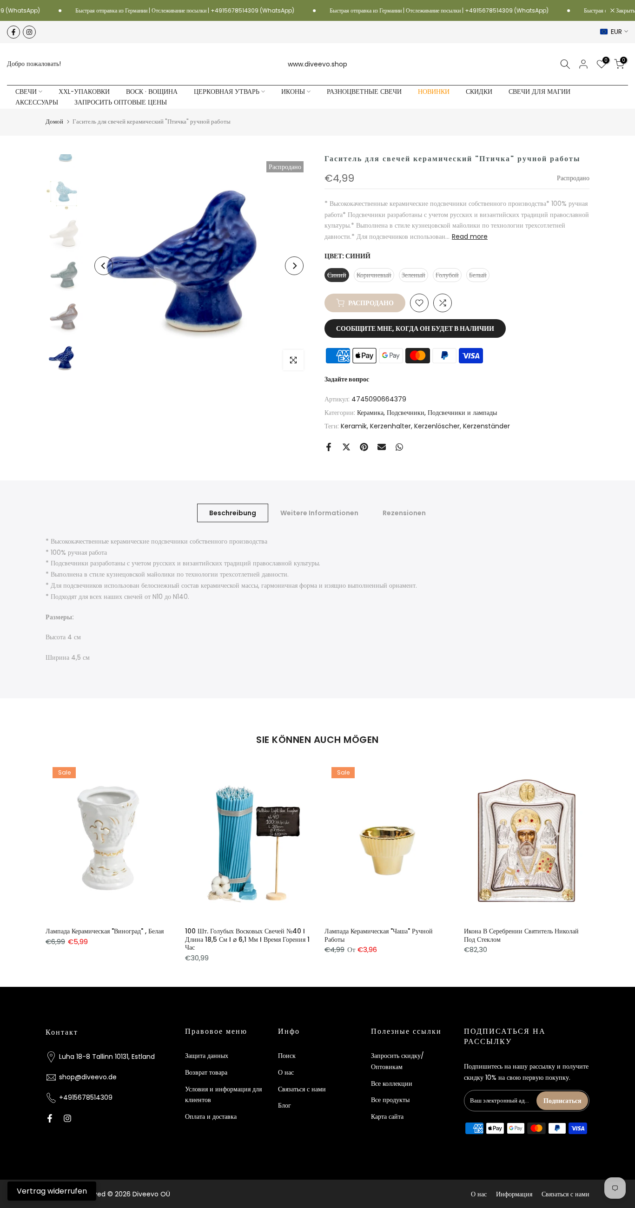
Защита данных (206, 1055)
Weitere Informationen (319, 512)
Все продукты (390, 1099)
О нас (286, 1072)
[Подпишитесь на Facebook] (13, 32)
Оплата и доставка (211, 1116)
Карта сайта (387, 1116)
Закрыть (625, 10)
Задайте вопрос (346, 379)
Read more (470, 236)
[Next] (294, 265)
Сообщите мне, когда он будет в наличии (415, 328)
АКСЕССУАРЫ (36, 102)
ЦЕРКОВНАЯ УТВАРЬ (226, 91)
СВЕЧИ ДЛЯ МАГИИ (539, 91)
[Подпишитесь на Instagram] (29, 32)
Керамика (370, 412)
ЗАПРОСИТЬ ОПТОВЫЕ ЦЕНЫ (120, 102)
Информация (514, 1194)
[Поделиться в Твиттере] (346, 447)
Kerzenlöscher (437, 426)
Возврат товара (206, 1072)
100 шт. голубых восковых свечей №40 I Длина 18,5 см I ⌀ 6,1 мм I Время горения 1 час (247, 939)
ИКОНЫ (293, 91)
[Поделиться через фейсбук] (328, 447)
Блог (284, 1105)
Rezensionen (404, 512)
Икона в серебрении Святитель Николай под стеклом (521, 935)
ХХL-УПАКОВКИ (84, 91)
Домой (54, 121)
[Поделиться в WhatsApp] (399, 447)
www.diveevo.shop (317, 64)
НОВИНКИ (434, 91)
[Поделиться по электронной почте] (381, 447)
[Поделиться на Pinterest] (364, 447)
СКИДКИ (479, 91)
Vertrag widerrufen (52, 1191)
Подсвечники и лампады (462, 412)
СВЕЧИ (26, 91)
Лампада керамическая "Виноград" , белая (105, 931)
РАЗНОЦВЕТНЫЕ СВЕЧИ (364, 91)
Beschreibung (232, 512)
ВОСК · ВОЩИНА (152, 91)
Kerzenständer (486, 426)
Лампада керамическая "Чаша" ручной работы (378, 935)
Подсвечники (405, 412)
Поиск (287, 1055)
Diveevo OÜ (151, 1194)
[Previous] (103, 265)
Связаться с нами (302, 1089)
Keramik (354, 426)
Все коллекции (391, 1083)
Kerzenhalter (390, 426)
